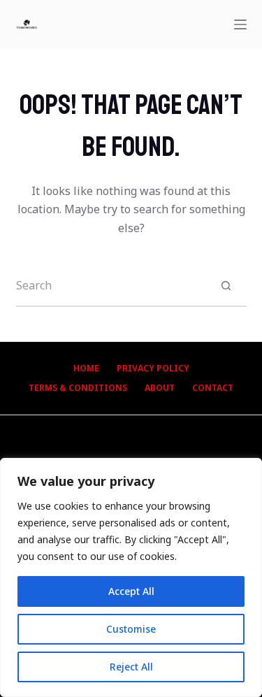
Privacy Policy (153, 368)
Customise (131, 628)
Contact (212, 388)
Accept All (131, 591)
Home (86, 368)
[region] (131, 577)
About (160, 388)
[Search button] (226, 285)
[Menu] (240, 24)
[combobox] (111, 285)
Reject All (131, 666)
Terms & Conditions (78, 388)
